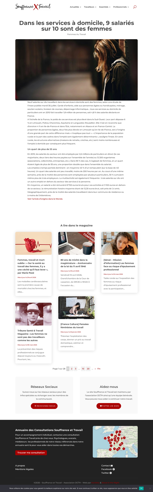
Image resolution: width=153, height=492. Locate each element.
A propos (20, 465)
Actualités (74, 7)
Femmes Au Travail (76, 34)
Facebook (106, 469)
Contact (105, 465)
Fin (98, 369)
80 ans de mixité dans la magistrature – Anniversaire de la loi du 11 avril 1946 (76, 263)
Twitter (105, 473)
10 (83, 369)
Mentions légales (24, 469)
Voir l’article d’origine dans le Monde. (45, 199)
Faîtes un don (110, 406)
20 (88, 369)
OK (141, 488)
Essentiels (103, 7)
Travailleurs (89, 7)
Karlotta (95, 483)
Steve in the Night (110, 483)
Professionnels (120, 7)
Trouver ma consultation (31, 452)
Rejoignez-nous (46, 406)
